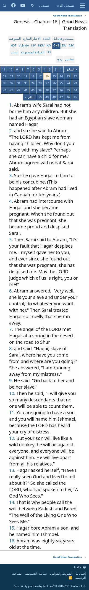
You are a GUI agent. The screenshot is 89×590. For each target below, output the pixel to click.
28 (40, 83)
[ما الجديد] (32, 5)
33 (4, 83)
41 (25, 90)
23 (75, 83)
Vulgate (24, 45)
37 (54, 90)
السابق (70, 69)
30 (25, 83)
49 (47, 97)
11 (3, 69)
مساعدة (16, 573)
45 (75, 97)
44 (4, 90)
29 (32, 83)
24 (68, 83)
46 (68, 97)
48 (54, 97)
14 (61, 76)
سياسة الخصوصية (36, 573)
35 (68, 90)
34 (75, 90)
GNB (56, 45)
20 (18, 76)
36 (61, 90)
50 (40, 97)
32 (11, 83)
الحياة (46, 39)
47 (61, 97)
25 (61, 83)
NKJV (41, 45)
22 (4, 76)
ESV (64, 45)
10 (10, 69)
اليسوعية (15, 39)
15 (54, 76)
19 (25, 76)
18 (32, 76)
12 (75, 76)
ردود (60, 59)
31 (18, 83)
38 (47, 90)
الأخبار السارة (32, 39)
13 (68, 76)
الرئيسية (80, 578)
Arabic (78, 567)
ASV (71, 45)
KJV (49, 45)
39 (40, 90)
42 (18, 90)
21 (11, 76)
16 (47, 76)
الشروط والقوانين (61, 573)
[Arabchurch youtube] (23, 5)
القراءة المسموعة (32, 52)
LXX (49, 52)
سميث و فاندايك (63, 39)
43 (11, 90)
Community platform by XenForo (49, 586)
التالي (30, 97)
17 (40, 76)
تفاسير (69, 59)
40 (32, 90)
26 (54, 83)
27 (47, 83)
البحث (14, 52)
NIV (33, 45)
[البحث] (4, 5)
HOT (13, 45)
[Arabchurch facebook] (13, 5)
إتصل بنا (81, 573)
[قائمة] (82, 5)
